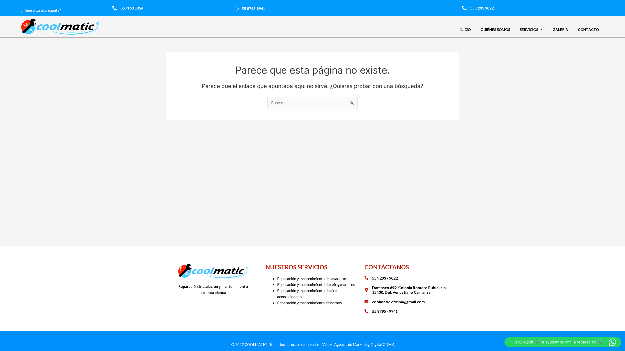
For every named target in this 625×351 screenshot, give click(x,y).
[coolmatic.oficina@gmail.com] (366, 302)
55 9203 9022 (482, 8)
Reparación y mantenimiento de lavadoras (312, 278)
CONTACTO (588, 29)
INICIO (465, 29)
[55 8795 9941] (236, 8)
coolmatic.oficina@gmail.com (398, 301)
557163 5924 (132, 8)
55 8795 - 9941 (385, 311)
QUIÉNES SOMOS (495, 29)
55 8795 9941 (253, 8)
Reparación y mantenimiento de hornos (309, 302)
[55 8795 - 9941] (366, 311)
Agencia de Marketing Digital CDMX (364, 344)
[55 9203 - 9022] (366, 278)
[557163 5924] (114, 8)
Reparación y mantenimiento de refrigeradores (316, 284)
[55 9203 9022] (464, 8)
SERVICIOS (529, 29)
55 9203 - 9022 (385, 278)
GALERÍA (560, 29)
